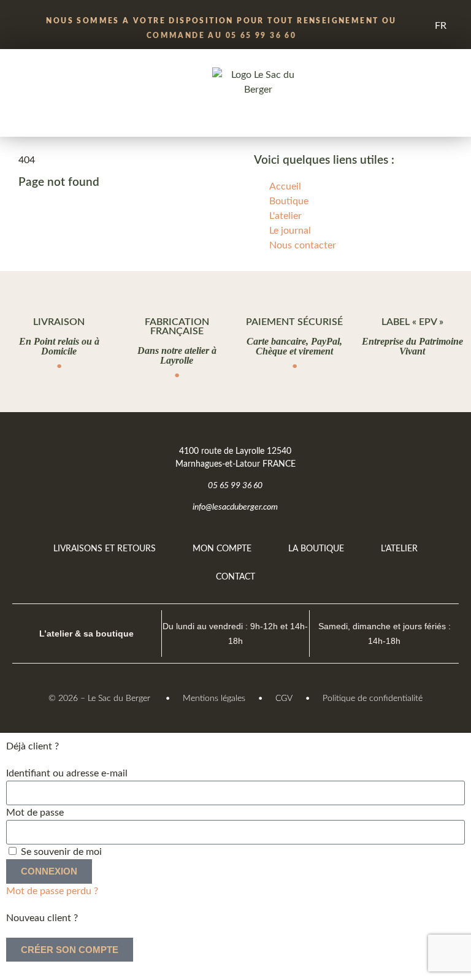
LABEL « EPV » (412, 322)
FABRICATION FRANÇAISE (177, 326)
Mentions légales (214, 698)
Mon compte (222, 549)
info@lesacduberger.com (235, 507)
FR (440, 26)
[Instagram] (438, 451)
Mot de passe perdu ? (52, 891)
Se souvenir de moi (60, 852)
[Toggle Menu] (61, 82)
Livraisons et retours (104, 549)
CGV (284, 698)
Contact (235, 577)
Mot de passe (35, 812)
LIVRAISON (59, 322)
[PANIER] (427, 82)
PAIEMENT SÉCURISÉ (294, 322)
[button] (20, 123)
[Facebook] (407, 451)
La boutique (316, 549)
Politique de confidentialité (373, 698)
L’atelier (399, 549)
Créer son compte (69, 949)
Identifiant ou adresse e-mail (67, 773)
